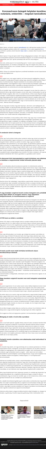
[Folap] (7, 4)
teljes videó (24, 51)
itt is (42, 49)
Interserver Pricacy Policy (34, 442)
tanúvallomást (22, 47)
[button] (2, 412)
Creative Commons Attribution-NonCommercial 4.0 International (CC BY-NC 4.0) (27, 444)
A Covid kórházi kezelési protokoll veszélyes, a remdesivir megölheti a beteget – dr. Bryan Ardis (24, 417)
